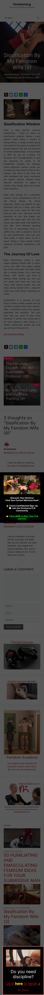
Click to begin (23, 983)
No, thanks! (23, 990)
